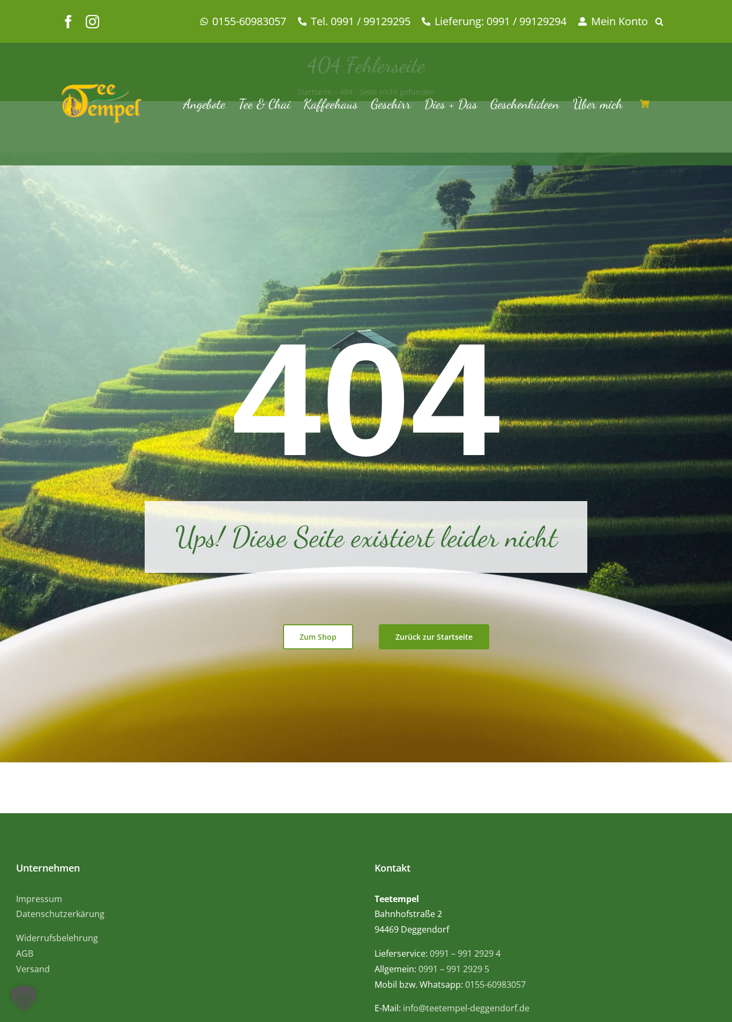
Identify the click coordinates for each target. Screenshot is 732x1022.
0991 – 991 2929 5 (454, 969)
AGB (24, 953)
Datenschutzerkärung (60, 914)
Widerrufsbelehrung (57, 938)
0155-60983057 (495, 984)
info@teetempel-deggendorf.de (466, 1008)
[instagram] (92, 21)
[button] (663, 21)
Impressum (39, 899)
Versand (33, 969)
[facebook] (68, 21)
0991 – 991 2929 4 (465, 953)
